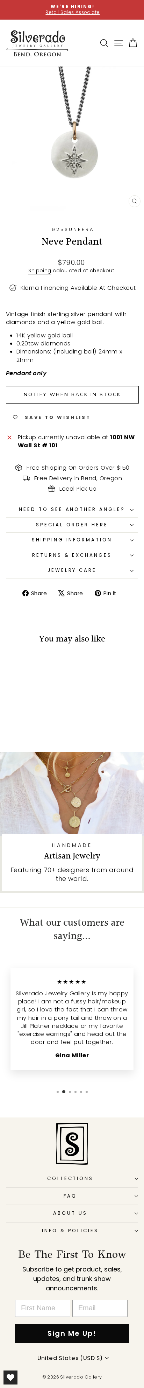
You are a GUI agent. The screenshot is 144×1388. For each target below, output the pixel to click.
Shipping (39, 270)
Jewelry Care (72, 570)
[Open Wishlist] (10, 1378)
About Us (70, 1213)
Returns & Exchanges (72, 555)
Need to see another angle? (72, 509)
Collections (70, 1178)
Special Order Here (72, 524)
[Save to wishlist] (15, 664)
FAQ (70, 1196)
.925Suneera (72, 229)
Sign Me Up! (72, 1333)
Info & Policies (70, 1230)
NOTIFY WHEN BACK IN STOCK (72, 394)
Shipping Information (72, 540)
